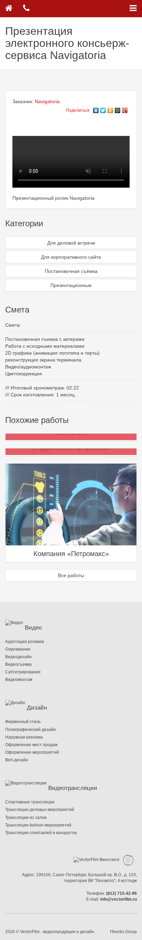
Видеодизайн (18, 656)
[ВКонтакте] (96, 108)
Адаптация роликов (24, 641)
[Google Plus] (125, 108)
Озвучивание (18, 649)
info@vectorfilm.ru (118, 899)
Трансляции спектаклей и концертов (41, 832)
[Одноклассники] (110, 108)
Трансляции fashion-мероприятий (38, 825)
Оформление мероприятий (32, 752)
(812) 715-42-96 (121, 893)
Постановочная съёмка (71, 271)
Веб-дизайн (16, 760)
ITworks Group (123, 931)
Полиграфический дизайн (30, 729)
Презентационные (71, 285)
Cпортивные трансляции (29, 802)
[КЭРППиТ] (19, 437)
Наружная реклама (24, 737)
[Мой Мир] (117, 108)
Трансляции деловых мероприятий (39, 809)
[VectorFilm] (9, 8)
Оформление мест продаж (31, 744)
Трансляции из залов (26, 817)
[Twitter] (103, 108)
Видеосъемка (18, 664)
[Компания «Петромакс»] (71, 512)
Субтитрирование (23, 672)
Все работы (71, 575)
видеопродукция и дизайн (68, 931)
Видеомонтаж (18, 679)
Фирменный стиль (23, 721)
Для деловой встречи (71, 243)
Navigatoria (47, 101)
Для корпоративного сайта (71, 257)
